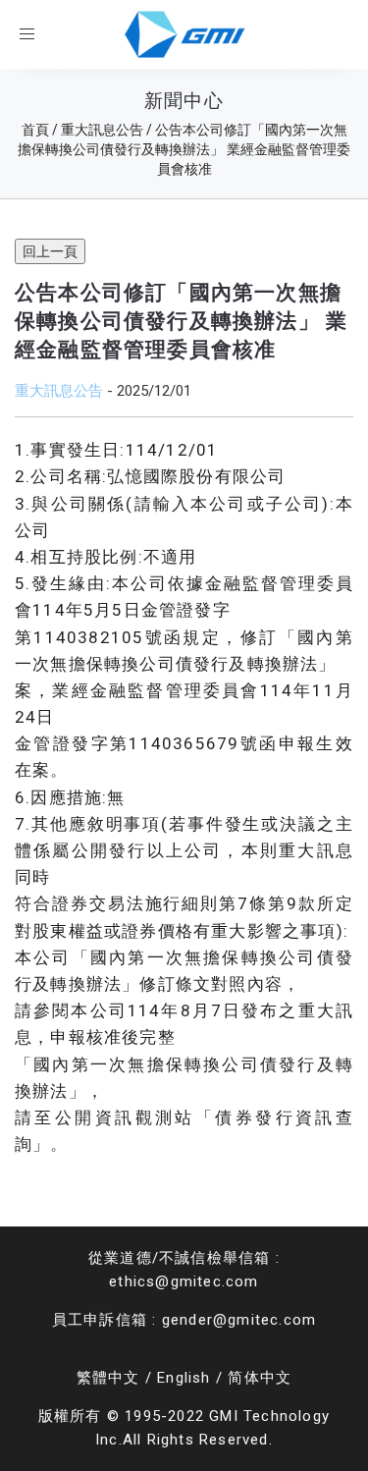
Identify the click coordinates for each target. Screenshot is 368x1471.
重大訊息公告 (59, 390)
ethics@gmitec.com (183, 1281)
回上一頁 (50, 251)
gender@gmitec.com (239, 1320)
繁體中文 (108, 1378)
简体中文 (259, 1378)
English (183, 1378)
